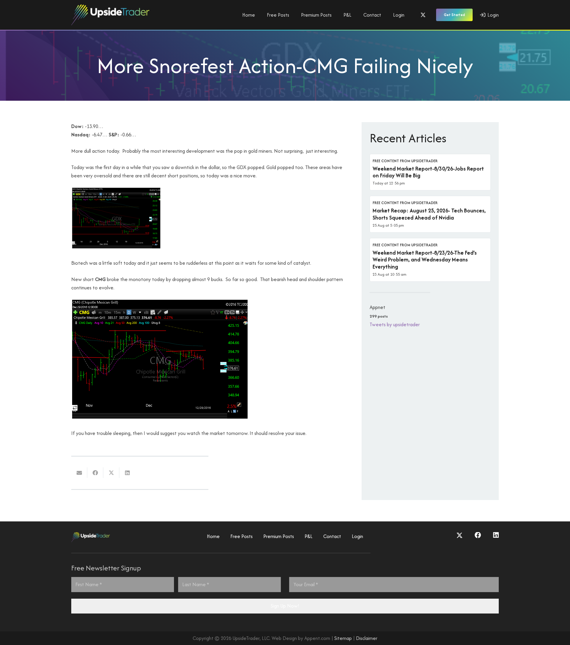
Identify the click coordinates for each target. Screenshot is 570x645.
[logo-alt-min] (110, 14)
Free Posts (241, 536)
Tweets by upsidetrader (395, 324)
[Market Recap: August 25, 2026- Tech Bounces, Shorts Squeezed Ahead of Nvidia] (430, 214)
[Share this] (95, 472)
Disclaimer (366, 638)
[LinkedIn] (496, 535)
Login (357, 536)
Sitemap (343, 638)
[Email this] (79, 472)
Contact (332, 536)
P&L (309, 536)
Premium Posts (278, 536)
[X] (423, 15)
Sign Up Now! (285, 605)
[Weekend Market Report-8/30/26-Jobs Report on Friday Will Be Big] (430, 172)
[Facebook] (478, 535)
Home (213, 536)
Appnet (377, 307)
